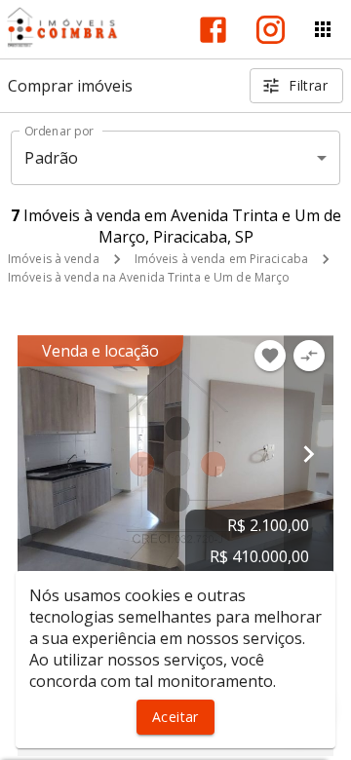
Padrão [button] (51, 158)
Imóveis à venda (53, 258)
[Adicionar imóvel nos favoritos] (270, 355)
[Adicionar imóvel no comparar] (309, 355)
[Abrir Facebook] (213, 30)
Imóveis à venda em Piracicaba (221, 258)
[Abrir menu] (322, 29)
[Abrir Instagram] (271, 30)
